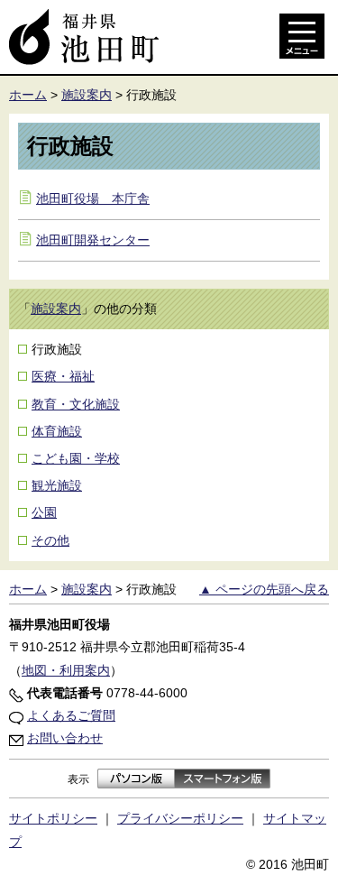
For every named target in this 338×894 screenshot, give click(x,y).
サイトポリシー (53, 818)
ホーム (28, 95)
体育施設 (57, 431)
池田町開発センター (93, 240)
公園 (44, 512)
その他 (50, 540)
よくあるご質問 (71, 715)
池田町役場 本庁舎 (93, 198)
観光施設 (57, 485)
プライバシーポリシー (180, 818)
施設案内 (86, 95)
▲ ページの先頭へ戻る (264, 589)
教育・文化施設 (76, 404)
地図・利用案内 (66, 670)
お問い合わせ (65, 738)
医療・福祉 (63, 376)
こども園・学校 (76, 458)
